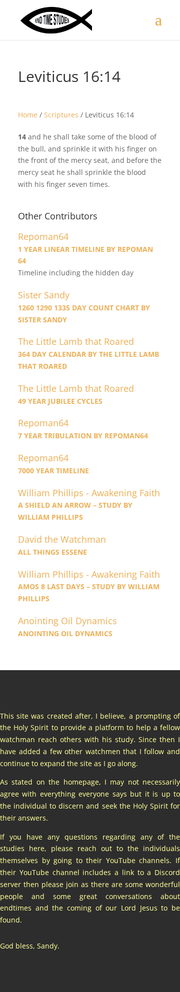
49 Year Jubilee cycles (60, 401)
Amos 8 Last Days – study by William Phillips (89, 592)
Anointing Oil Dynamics (67, 621)
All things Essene (52, 552)
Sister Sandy (44, 295)
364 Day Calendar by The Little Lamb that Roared (88, 360)
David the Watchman (62, 539)
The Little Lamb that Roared (76, 341)
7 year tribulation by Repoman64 (83, 435)
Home (28, 114)
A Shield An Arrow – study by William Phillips (75, 511)
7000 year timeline (53, 470)
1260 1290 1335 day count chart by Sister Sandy (84, 313)
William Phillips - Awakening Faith (89, 493)
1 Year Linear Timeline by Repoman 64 (85, 255)
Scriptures (61, 114)
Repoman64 (43, 236)
